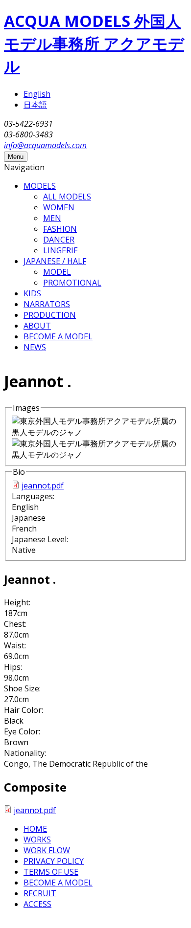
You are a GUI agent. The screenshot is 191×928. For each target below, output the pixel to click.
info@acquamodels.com (45, 145)
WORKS (37, 839)
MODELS (40, 185)
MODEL (57, 271)
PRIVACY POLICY (54, 861)
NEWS (35, 347)
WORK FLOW (47, 850)
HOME (35, 828)
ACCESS (37, 904)
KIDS (32, 293)
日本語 (35, 104)
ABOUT (37, 325)
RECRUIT (40, 893)
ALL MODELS (67, 196)
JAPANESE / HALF (55, 261)
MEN (52, 218)
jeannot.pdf (43, 485)
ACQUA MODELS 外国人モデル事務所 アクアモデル (94, 43)
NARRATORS (47, 304)
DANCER (58, 239)
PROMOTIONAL (72, 282)
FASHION (60, 228)
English (37, 93)
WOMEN (58, 207)
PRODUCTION (50, 314)
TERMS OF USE (51, 871)
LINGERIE (60, 250)
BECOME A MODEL (58, 336)
